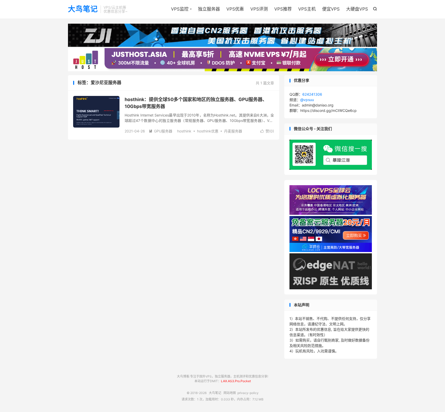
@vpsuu (307, 99)
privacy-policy (248, 393)
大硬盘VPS (357, 9)
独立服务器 (209, 9)
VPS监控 (180, 9)
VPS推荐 (283, 9)
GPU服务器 (160, 131)
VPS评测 (259, 9)
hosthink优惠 (207, 131)
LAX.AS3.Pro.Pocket (236, 381)
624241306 (312, 94)
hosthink (184, 131)
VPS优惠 (235, 9)
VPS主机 (307, 9)
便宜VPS (331, 9)
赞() (267, 131)
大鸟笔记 (83, 9)
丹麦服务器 (233, 131)
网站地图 (230, 393)
